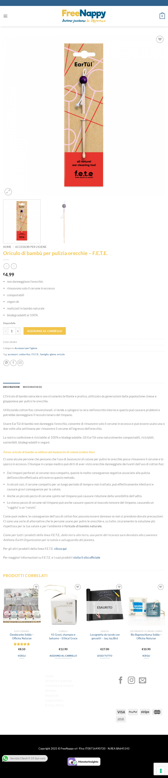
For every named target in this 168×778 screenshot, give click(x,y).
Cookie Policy (54, 700)
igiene (53, 354)
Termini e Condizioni (58, 681)
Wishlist (50, 690)
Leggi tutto (104, 655)
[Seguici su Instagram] (131, 681)
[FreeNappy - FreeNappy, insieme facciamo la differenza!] (84, 16)
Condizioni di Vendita (59, 685)
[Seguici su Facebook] (120, 681)
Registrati (52, 695)
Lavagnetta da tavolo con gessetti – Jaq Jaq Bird (105, 636)
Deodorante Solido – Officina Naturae (22, 636)
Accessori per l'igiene (31, 246)
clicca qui (60, 548)
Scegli (22, 655)
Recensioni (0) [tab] (32, 386)
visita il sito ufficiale (86, 557)
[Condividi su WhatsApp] (6, 363)
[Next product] (6, 266)
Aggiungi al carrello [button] (63, 655)
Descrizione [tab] (11, 386)
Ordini (49, 676)
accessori (13, 354)
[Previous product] (14, 266)
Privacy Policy (54, 705)
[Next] (156, 115)
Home (7, 246)
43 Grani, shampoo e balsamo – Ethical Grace (63, 636)
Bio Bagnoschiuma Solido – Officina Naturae (146, 636)
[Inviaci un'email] (142, 681)
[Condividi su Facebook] (13, 363)
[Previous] (11, 115)
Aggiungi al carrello (44, 331)
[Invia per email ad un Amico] (20, 363)
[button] (5, 16)
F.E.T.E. (35, 354)
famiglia (44, 354)
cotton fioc (25, 354)
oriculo (61, 354)
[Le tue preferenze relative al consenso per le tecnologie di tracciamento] (161, 771)
